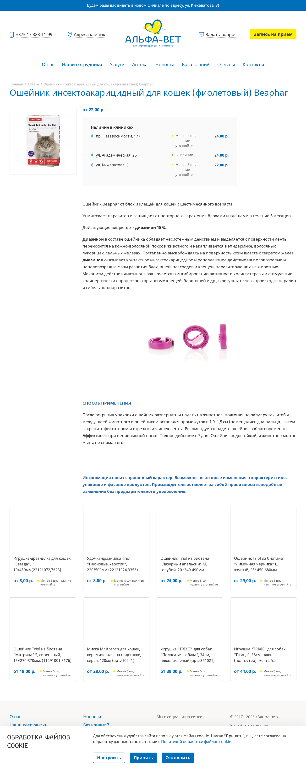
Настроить (109, 757)
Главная (16, 84)
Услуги (117, 64)
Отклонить (177, 757)
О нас (48, 64)
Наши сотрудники (82, 64)
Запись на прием (273, 34)
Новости (164, 64)
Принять (143, 757)
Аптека (140, 64)
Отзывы (226, 64)
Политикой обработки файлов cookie (196, 741)
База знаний (196, 64)
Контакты (253, 64)
